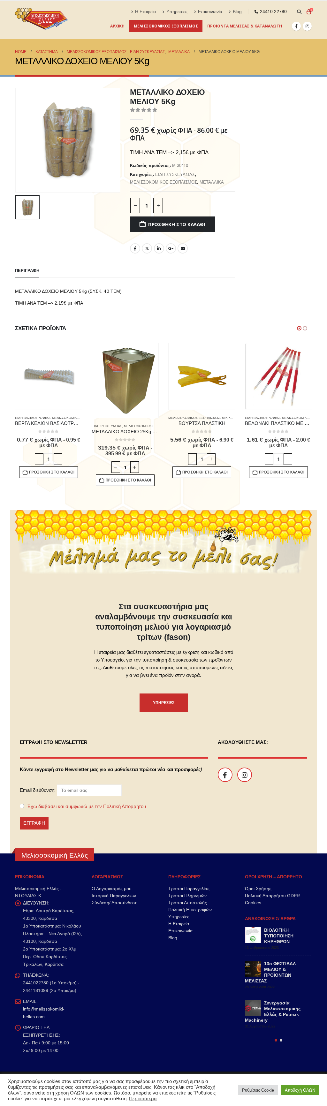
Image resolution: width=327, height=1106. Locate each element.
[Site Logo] (42, 20)
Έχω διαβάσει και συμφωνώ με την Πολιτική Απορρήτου (86, 806)
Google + (171, 248)
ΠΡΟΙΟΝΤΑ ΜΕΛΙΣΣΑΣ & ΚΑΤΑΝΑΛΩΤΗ (244, 26)
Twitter (147, 248)
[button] (299, 12)
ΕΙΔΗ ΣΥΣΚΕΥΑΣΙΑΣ (175, 174)
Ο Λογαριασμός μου (112, 888)
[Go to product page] (48, 376)
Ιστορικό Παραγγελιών (114, 895)
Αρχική (117, 26)
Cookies (253, 902)
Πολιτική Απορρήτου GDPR (272, 895)
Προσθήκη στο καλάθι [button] (51, 472)
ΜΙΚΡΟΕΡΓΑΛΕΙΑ (235, 418)
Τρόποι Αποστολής (187, 902)
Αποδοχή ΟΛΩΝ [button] (300, 1090)
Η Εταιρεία (145, 11)
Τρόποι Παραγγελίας (188, 888)
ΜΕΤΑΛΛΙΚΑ (212, 182)
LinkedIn (159, 248)
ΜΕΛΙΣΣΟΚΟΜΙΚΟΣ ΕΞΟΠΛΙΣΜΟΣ (166, 26)
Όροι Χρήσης (258, 888)
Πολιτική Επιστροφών (190, 909)
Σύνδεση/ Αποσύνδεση (115, 902)
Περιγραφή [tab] (27, 270)
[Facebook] (296, 26)
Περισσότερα (143, 1098)
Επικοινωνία (210, 11)
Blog (237, 11)
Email (183, 248)
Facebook (135, 248)
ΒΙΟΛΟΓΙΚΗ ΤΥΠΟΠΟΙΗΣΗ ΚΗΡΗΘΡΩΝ (278, 936)
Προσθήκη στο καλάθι (176, 224)
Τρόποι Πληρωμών (187, 895)
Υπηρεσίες (176, 11)
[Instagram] (307, 26)
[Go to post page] (253, 935)
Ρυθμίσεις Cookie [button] (258, 1090)
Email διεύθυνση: (38, 790)
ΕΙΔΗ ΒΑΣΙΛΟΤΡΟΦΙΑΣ (32, 418)
